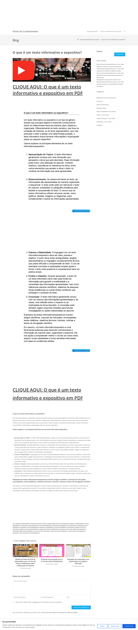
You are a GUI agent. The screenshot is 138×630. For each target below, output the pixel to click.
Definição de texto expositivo (68, 525)
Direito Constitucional (103, 105)
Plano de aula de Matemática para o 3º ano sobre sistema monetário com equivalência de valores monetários (110, 84)
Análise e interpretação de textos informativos (55, 523)
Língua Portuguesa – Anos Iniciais (106, 118)
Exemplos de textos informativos (29, 529)
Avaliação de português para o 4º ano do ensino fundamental (52, 560)
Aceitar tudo (129, 626)
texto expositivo (24, 533)
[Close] (136, 620)
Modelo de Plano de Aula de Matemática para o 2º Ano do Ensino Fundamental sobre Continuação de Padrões (25, 562)
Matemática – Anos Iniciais (104, 122)
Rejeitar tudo (115, 626)
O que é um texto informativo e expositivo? (113, 39)
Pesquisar (100, 51)
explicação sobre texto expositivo (76, 529)
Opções (102, 626)
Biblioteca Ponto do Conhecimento (106, 98)
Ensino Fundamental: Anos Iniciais (106, 111)
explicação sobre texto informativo (23, 531)
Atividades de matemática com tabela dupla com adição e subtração (78, 561)
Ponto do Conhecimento (25, 31)
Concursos (100, 101)
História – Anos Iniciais (103, 115)
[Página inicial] (78, 39)
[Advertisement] (56, 13)
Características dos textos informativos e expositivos (44, 525)
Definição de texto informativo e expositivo (32, 527)
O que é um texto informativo (58, 531)
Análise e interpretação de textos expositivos (29, 523)
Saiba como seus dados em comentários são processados (59, 612)
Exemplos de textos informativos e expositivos (52, 529)
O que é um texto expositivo (42, 531)
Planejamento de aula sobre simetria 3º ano (109, 80)
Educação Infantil (101, 108)
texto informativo (34, 533)
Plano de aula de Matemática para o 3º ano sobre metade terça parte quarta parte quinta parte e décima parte (110, 75)
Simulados (99, 125)
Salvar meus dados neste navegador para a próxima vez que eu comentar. (38, 602)
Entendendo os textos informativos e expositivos (60, 527)
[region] (69, 624)
